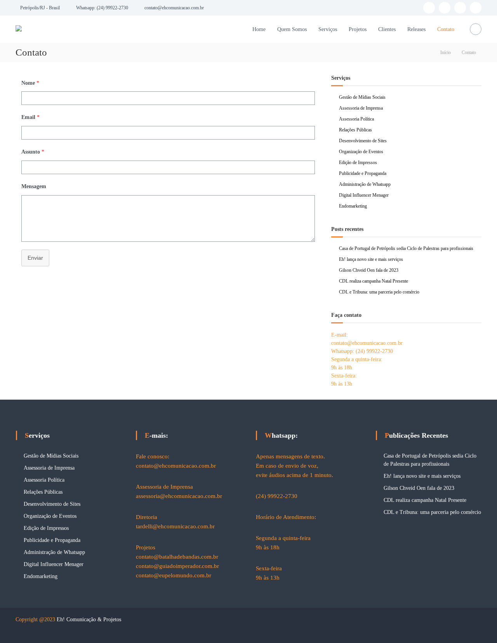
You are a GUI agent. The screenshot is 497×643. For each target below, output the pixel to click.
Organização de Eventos (361, 151)
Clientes (387, 29)
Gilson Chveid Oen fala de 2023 (368, 270)
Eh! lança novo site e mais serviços (371, 259)
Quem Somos (292, 29)
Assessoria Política (356, 119)
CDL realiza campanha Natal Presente (373, 281)
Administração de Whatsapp (365, 184)
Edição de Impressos (358, 162)
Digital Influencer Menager (364, 195)
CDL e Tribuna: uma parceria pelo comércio (379, 292)
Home (259, 29)
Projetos (358, 29)
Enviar (35, 258)
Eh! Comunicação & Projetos (89, 619)
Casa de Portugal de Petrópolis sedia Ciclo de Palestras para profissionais (406, 248)
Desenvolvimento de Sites (363, 140)
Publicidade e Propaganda (362, 173)
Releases (416, 29)
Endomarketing (353, 206)
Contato (445, 29)
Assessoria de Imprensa (361, 108)
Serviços (327, 29)
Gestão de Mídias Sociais (362, 97)
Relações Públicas (355, 130)
